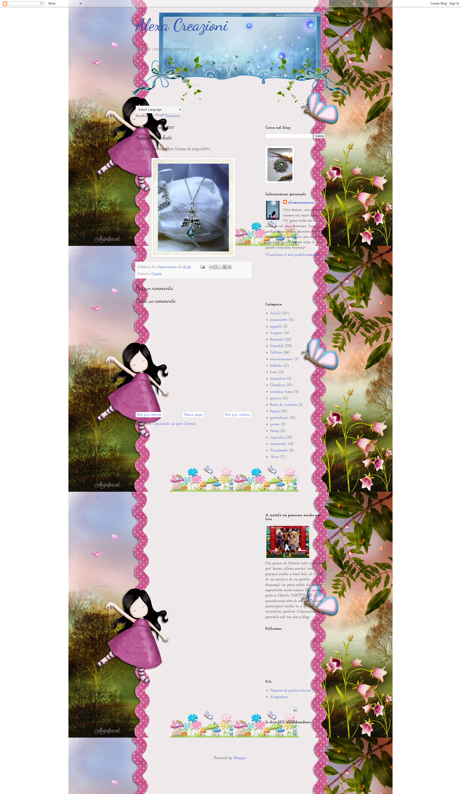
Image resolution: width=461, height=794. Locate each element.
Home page (193, 415)
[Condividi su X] (220, 267)
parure (275, 398)
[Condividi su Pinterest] (229, 267)
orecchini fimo (281, 392)
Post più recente (149, 415)
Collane (276, 352)
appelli (276, 326)
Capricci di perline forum (290, 690)
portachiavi (279, 418)
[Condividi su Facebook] (225, 267)
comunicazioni (281, 359)
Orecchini (277, 385)
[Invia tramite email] (211, 267)
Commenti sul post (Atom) (174, 424)
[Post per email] (202, 267)
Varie (274, 457)
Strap (274, 431)
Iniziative (278, 379)
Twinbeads (279, 450)
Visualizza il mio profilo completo (293, 255)
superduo (277, 437)
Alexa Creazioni (182, 25)
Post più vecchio (237, 415)
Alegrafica (279, 697)
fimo (273, 372)
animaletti (278, 320)
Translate (172, 116)
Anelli (275, 313)
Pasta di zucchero (283, 405)
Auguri (276, 333)
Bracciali (277, 339)
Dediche (276, 366)
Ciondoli (156, 274)
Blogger (240, 758)
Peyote (275, 411)
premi (275, 424)
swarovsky (278, 444)
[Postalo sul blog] (215, 267)
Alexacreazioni (301, 203)
